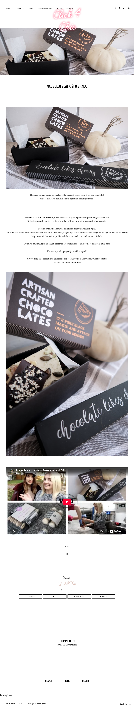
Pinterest (80, 596)
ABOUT (31, 8)
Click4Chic (67, 584)
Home (8, 8)
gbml (44, 704)
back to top (126, 704)
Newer (49, 681)
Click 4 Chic (67, 20)
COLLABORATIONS (45, 8)
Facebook (30, 596)
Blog (19, 8)
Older (85, 681)
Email (104, 596)
